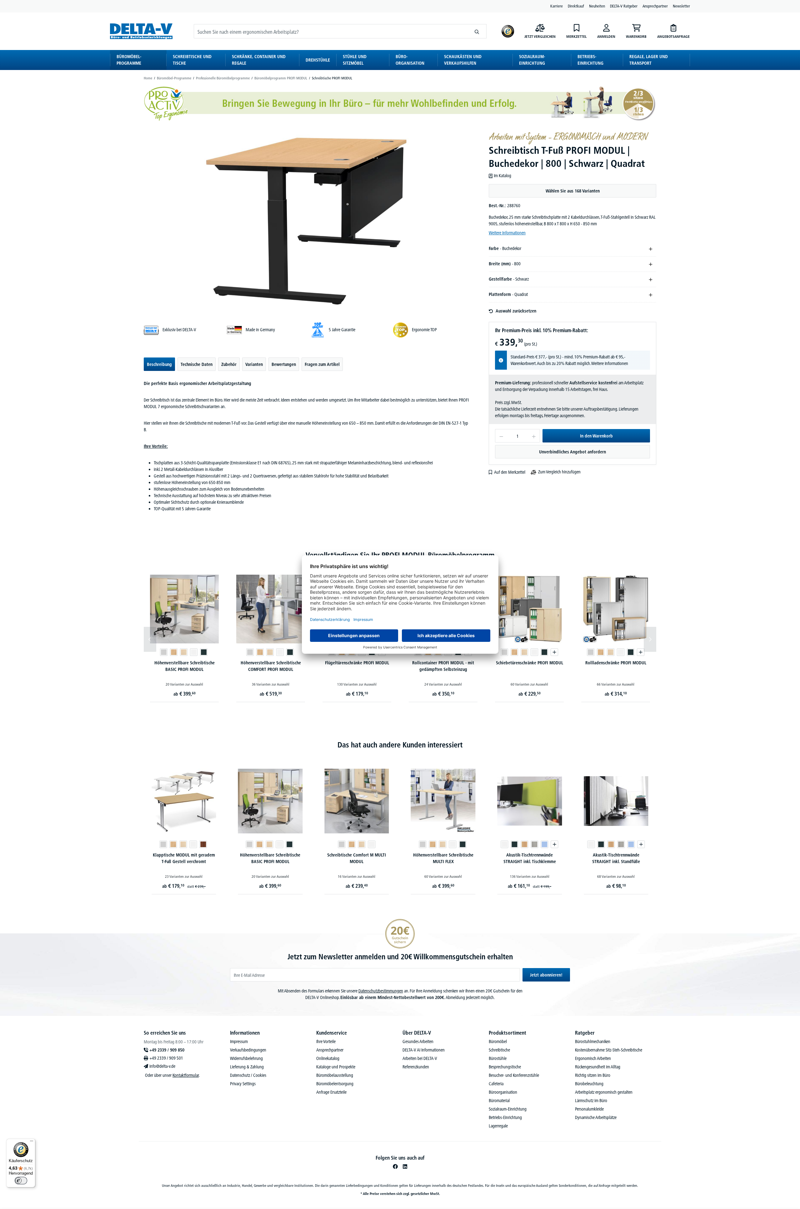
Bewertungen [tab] (284, 364)
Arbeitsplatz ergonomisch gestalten (603, 1092)
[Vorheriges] (150, 639)
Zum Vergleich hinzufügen (559, 472)
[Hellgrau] (534, 844)
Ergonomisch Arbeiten (593, 1058)
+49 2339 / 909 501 (166, 1058)
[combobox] (331, 31)
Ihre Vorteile (326, 1041)
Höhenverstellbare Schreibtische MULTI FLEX (443, 858)
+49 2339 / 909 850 (166, 1050)
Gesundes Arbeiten (417, 1041)
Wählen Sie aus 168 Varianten (573, 191)
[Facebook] (395, 1166)
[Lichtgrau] (164, 652)
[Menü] (31, 1142)
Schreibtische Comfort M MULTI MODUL (356, 858)
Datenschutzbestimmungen (380, 991)
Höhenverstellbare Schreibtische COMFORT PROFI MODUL (271, 666)
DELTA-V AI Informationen (423, 1050)
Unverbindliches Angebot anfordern (572, 452)
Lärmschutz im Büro (591, 1100)
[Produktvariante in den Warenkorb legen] (554, 652)
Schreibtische (499, 1050)
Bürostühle (498, 1058)
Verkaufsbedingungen (248, 1050)
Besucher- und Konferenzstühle (514, 1075)
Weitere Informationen (507, 233)
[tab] (159, 364)
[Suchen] (477, 31)
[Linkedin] (405, 1166)
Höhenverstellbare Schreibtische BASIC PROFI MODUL (184, 666)
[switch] (21, 1180)
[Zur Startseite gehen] (141, 31)
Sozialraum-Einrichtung (508, 1109)
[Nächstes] (650, 639)
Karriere (556, 5)
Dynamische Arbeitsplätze (596, 1117)
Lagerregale (498, 1126)
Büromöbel (498, 1041)
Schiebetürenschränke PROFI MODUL (529, 663)
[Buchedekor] (174, 652)
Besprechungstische (505, 1067)
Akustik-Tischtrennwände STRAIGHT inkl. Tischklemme (529, 858)
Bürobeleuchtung (589, 1084)
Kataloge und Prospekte (335, 1067)
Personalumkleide (589, 1109)
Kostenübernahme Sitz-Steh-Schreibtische (608, 1050)
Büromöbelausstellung (334, 1075)
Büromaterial (499, 1100)
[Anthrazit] (204, 652)
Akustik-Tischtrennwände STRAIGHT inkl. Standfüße (616, 858)
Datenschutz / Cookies (248, 1075)
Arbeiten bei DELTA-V (419, 1058)
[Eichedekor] (524, 844)
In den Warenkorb (596, 436)
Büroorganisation (503, 1092)
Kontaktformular (185, 1075)
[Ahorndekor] (184, 652)
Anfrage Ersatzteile (331, 1092)
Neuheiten (597, 5)
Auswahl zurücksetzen (516, 311)
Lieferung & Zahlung (247, 1067)
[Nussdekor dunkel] (203, 844)
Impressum (239, 1041)
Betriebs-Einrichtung (505, 1117)
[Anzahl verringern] (501, 435)
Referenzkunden (415, 1067)
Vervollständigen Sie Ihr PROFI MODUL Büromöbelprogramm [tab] (400, 555)
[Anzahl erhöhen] (534, 435)
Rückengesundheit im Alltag (597, 1067)
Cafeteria (496, 1084)
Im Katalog (502, 175)
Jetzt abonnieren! (546, 975)
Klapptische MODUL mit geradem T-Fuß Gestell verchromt (184, 858)
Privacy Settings (243, 1084)
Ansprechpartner (655, 5)
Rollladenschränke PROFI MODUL (615, 663)
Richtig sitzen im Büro (592, 1075)
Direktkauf (576, 5)
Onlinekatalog (327, 1058)
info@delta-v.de (162, 1066)
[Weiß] (194, 652)
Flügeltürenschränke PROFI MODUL (357, 663)
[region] (307, 220)
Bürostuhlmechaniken (592, 1041)
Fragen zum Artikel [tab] (322, 364)
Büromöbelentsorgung (334, 1084)
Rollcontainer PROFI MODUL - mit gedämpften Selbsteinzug (443, 666)
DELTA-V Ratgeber (624, 5)
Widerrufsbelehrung (246, 1058)
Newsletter (681, 5)
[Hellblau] (544, 844)
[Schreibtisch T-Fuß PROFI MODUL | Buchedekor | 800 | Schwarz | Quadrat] (307, 220)
